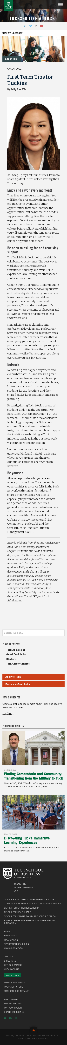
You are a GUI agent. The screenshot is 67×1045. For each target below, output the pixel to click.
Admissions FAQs (13, 948)
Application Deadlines (16, 944)
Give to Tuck (13, 975)
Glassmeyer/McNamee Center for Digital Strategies (33, 903)
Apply (7, 931)
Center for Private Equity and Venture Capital (30, 916)
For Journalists (13, 1007)
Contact (8, 956)
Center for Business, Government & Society (29, 899)
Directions (10, 960)
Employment (11, 999)
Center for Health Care (17, 912)
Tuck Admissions (15, 649)
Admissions (10, 935)
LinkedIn (10, 1018)
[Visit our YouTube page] (41, 26)
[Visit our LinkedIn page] (25, 26)
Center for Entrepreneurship (21, 908)
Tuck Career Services (18, 663)
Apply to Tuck (13, 676)
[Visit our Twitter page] (30, 26)
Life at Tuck (11, 58)
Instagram (5, 1018)
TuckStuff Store (13, 986)
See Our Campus (13, 965)
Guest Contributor (16, 654)
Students (11, 659)
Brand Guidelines (14, 1012)
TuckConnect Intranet (16, 991)
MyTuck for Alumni (15, 982)
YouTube (16, 1018)
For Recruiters (13, 1003)
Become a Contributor (17, 684)
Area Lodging (11, 969)
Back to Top (33, 1029)
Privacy (44, 1039)
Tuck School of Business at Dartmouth (8, 5)
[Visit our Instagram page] (36, 26)
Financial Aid (11, 939)
